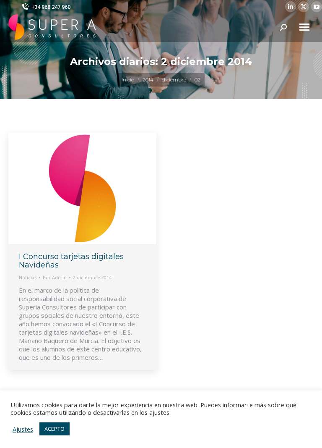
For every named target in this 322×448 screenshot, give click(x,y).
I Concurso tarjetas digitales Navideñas (71, 261)
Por (55, 277)
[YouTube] (316, 6)
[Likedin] (290, 6)
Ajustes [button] (23, 429)
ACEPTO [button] (54, 428)
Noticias (27, 277)
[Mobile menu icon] (304, 27)
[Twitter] (303, 6)
